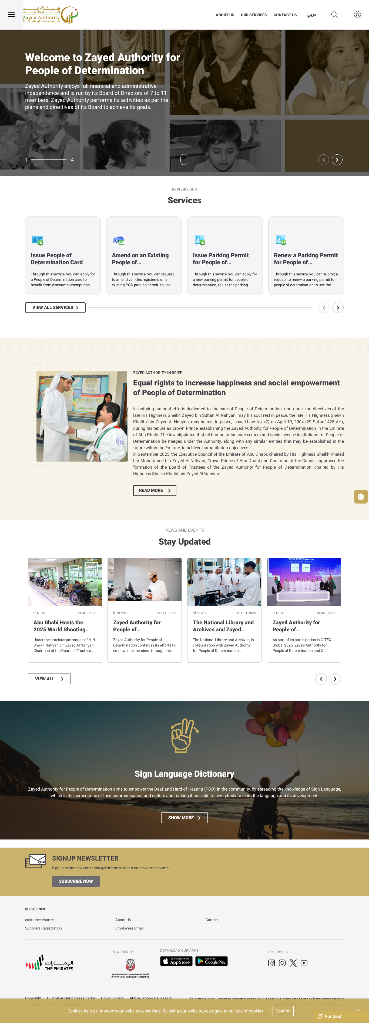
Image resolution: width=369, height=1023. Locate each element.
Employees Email (129, 928)
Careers (212, 920)
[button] (361, 497)
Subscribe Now (76, 881)
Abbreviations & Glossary (151, 998)
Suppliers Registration (43, 928)
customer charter (39, 920)
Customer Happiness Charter (71, 998)
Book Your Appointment (58, 118)
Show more (181, 818)
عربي (311, 15)
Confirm (283, 1011)
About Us (123, 920)
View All (45, 679)
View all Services (52, 307)
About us (225, 15)
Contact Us (285, 15)
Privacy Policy (112, 998)
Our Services (254, 15)
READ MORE (151, 490)
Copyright (33, 998)
